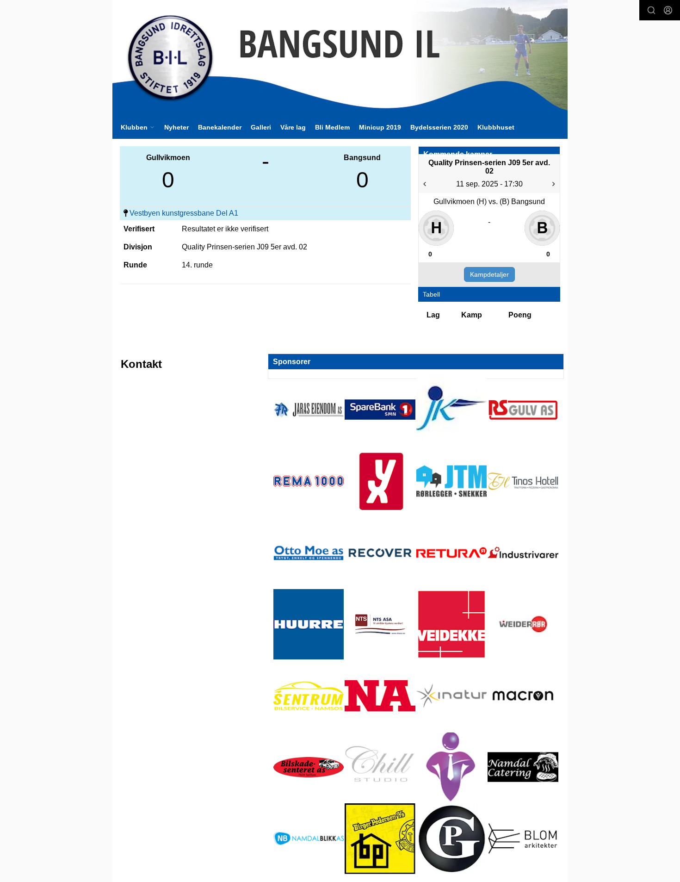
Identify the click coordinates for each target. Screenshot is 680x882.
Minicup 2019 (380, 127)
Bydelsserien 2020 (439, 127)
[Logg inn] (668, 10)
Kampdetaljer (489, 274)
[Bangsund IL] (340, 58)
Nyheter (176, 127)
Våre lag (293, 127)
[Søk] (651, 10)
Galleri (261, 127)
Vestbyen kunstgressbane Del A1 (184, 213)
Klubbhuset (495, 127)
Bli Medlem (332, 127)
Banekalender (219, 127)
